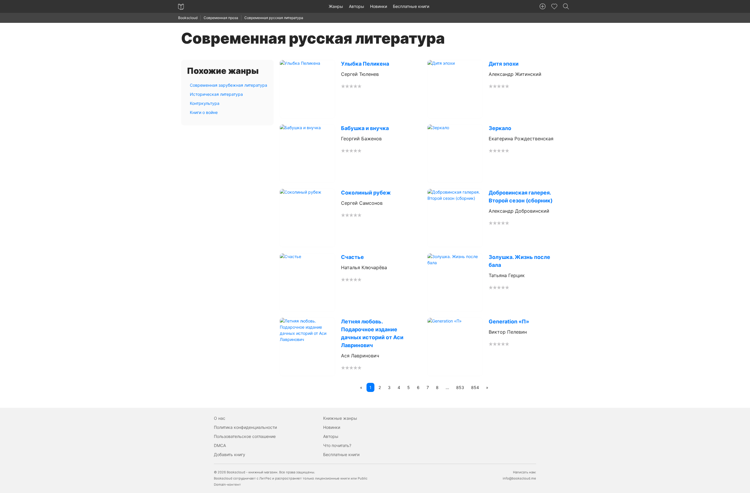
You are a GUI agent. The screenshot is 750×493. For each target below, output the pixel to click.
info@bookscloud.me (519, 478)
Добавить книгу (229, 454)
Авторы (356, 6)
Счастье (352, 257)
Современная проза (221, 18)
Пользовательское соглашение (245, 436)
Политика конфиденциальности (245, 427)
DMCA (220, 445)
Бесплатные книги (411, 6)
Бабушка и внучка (365, 128)
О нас (219, 418)
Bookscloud (187, 18)
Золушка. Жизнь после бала (519, 261)
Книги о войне (204, 112)
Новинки (378, 6)
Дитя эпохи (504, 64)
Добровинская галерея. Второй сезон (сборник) (521, 197)
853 (460, 387)
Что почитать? (337, 445)
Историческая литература (216, 94)
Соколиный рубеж (366, 193)
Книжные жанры (340, 418)
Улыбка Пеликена (365, 64)
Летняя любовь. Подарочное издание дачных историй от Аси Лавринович (372, 333)
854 (475, 387)
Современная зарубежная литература (228, 85)
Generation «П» (509, 321)
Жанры (336, 6)
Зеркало (500, 128)
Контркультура (204, 103)
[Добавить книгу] (542, 6)
